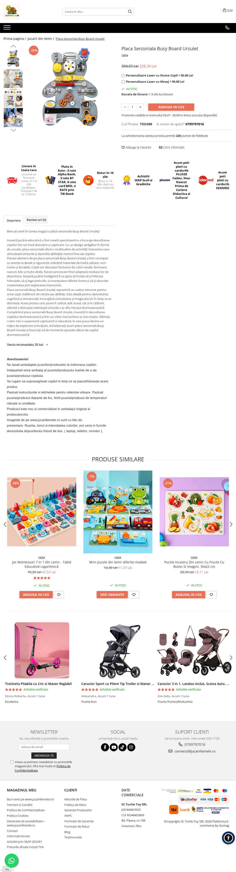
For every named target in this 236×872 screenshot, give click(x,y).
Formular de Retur (76, 826)
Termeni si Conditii (19, 805)
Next (13, 129)
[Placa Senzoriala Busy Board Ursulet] (70, 89)
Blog (67, 832)
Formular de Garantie (79, 821)
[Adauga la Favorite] (58, 594)
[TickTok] (122, 747)
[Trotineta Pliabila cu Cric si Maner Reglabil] (41, 650)
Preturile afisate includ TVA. (25, 847)
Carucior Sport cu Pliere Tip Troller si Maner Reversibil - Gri (127, 684)
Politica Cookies (17, 815)
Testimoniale (73, 837)
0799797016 (194, 744)
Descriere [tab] (14, 220)
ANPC (68, 815)
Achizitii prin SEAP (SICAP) (24, 842)
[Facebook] (105, 747)
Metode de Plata (75, 799)
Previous (13, 46)
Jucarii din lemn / (41, 38)
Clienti (70, 790)
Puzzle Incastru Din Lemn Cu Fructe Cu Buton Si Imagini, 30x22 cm (194, 564)
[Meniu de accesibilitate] (228, 837)
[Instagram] (131, 747)
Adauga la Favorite (138, 147)
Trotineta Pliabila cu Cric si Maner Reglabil (38, 684)
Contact (12, 831)
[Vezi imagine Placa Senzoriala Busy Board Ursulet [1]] (13, 78)
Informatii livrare (18, 836)
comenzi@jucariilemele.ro (194, 751)
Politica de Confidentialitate (26, 810)
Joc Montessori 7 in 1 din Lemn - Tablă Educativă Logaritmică (41, 564)
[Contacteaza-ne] (227, 27)
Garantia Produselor (78, 810)
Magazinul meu (21, 790)
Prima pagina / (15, 38)
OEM (124, 55)
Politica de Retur (75, 805)
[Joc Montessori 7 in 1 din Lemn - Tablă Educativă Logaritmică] (41, 511)
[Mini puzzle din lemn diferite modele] (118, 512)
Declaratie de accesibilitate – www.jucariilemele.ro (26, 823)
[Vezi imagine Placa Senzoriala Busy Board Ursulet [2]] (13, 98)
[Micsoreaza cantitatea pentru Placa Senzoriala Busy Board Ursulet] (124, 107)
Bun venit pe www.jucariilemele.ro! (30, 799)
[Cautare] (130, 11)
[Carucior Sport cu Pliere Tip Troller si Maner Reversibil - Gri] (118, 650)
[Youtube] (114, 747)
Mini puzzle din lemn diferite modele (118, 562)
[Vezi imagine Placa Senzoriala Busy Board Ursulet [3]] (13, 117)
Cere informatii (173, 147)
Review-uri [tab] (36, 220)
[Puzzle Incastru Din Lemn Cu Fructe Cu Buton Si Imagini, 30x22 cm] (194, 511)
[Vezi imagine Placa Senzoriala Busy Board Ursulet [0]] (13, 58)
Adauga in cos (171, 107)
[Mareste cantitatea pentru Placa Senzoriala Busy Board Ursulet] (140, 107)
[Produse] (7, 28)
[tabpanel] (70, 89)
